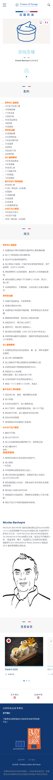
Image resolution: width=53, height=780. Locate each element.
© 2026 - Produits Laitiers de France (26, 764)
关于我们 (15, 694)
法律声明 (38, 694)
